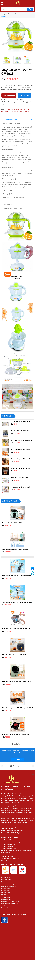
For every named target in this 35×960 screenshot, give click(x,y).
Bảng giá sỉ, (4, 111)
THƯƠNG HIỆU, (27, 109)
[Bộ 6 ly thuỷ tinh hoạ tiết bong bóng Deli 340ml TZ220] (5, 471)
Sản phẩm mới (7, 416)
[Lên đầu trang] (31, 954)
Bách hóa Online (6, 879)
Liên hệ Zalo (24, 95)
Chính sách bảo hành (10, 848)
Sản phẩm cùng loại (10, 501)
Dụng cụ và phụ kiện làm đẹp (9, 903)
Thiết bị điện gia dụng (7, 884)
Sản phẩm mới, (21, 111)
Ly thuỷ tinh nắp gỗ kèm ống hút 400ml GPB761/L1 (21, 421)
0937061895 (18, 752)
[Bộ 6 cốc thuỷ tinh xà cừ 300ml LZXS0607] (5, 433)
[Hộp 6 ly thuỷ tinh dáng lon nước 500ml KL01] (5, 452)
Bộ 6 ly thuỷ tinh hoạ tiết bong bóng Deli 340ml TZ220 (21, 468)
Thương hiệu (5, 910)
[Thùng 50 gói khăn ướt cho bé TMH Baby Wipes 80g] (5, 489)
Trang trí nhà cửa (6, 897)
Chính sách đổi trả (9, 846)
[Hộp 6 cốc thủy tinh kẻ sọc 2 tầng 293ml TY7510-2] (5, 461)
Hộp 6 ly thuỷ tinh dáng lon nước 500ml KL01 (21, 449)
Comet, (9, 109)
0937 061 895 (10, 833)
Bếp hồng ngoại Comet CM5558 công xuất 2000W (17, 708)
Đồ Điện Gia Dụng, (12, 111)
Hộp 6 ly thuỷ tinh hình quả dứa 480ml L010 (21, 440)
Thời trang (4, 905)
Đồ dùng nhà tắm (6, 888)
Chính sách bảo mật (9, 844)
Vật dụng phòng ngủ (7, 892)
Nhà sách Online (6, 899)
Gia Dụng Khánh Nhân (8, 793)
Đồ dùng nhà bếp (6, 890)
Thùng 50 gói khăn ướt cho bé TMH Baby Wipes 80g (21, 487)
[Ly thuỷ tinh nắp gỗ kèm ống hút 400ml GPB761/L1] (5, 424)
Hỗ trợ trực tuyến (17, 759)
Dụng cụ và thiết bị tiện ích (8, 886)
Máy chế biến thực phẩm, (17, 109)
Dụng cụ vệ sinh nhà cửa (8, 882)
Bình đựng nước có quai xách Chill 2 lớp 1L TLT (21, 477)
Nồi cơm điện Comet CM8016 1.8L (12, 522)
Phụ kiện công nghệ (7, 908)
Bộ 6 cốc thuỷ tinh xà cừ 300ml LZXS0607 (21, 430)
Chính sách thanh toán (10, 840)
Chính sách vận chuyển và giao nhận (14, 842)
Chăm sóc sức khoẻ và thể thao (10, 901)
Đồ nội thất (4, 895)
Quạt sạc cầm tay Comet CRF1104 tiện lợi (15, 549)
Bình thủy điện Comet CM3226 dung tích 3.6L (16, 628)
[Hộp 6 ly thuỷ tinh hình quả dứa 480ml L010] (5, 442)
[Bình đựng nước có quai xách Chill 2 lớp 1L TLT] (5, 480)
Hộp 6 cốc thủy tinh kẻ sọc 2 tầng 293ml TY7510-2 (21, 459)
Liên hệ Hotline (9, 95)
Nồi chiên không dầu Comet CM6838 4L (14, 655)
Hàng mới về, (28, 111)
